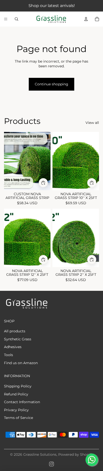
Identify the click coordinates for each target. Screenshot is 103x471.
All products (14, 331)
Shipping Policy (18, 386)
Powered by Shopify (75, 454)
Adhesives (13, 347)
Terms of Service (18, 417)
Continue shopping (51, 84)
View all (92, 122)
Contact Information (22, 402)
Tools (8, 355)
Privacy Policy (16, 410)
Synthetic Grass (17, 339)
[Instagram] (51, 464)
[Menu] (6, 19)
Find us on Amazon (21, 363)
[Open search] (16, 19)
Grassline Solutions (39, 454)
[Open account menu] (86, 19)
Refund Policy (16, 394)
